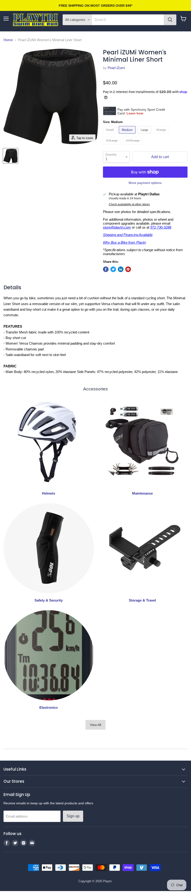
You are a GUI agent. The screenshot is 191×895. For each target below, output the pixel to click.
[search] (128, 19)
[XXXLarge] (133, 145)
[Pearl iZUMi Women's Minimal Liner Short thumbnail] (10, 155)
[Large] (145, 135)
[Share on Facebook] (106, 269)
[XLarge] (161, 135)
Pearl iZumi (116, 68)
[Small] (110, 135)
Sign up (73, 816)
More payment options (145, 183)
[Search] (170, 19)
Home (8, 40)
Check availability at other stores (129, 204)
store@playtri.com (117, 227)
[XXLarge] (112, 145)
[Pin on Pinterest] (128, 269)
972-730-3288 (160, 227)
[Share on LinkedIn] (120, 269)
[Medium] (128, 135)
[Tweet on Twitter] (113, 269)
